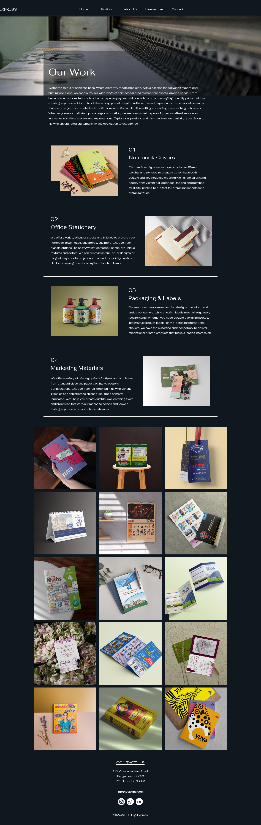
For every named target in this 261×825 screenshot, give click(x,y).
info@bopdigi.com (130, 791)
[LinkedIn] (139, 801)
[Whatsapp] (130, 801)
